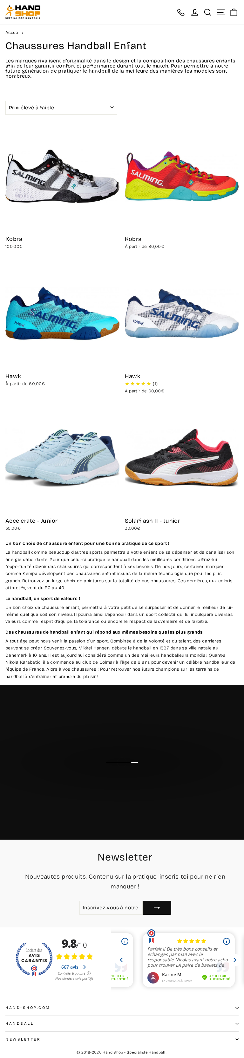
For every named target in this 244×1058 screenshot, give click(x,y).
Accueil (13, 32)
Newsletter (23, 1039)
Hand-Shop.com (28, 1007)
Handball (19, 1023)
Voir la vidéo (125, 774)
